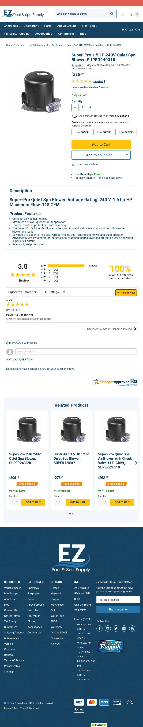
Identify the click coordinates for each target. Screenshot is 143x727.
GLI (53, 610)
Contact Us (10, 610)
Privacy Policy (12, 666)
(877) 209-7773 (84, 3)
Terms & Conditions (30, 708)
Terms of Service (14, 660)
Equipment (31, 26)
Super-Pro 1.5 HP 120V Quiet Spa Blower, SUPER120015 (71, 458)
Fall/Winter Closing (16, 33)
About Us (9, 599)
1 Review (98, 81)
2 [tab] (73, 513)
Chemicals (11, 26)
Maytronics (57, 604)
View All (55, 643)
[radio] (71, 265)
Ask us (104, 87)
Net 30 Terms (12, 615)
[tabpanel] (27, 460)
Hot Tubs (88, 26)
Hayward (56, 593)
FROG (54, 621)
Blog (83, 33)
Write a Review (126, 292)
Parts (48, 26)
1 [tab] (70, 513)
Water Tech (57, 615)
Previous (7, 463)
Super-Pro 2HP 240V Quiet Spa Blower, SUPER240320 (25, 458)
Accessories (43, 33)
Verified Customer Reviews (10, 649)
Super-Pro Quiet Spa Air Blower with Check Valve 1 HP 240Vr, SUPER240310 (115, 460)
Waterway (56, 627)
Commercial (66, 33)
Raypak (55, 599)
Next (136, 463)
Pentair (55, 588)
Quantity (77, 101)
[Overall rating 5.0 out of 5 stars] (82, 81)
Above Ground (67, 26)
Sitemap (9, 671)
